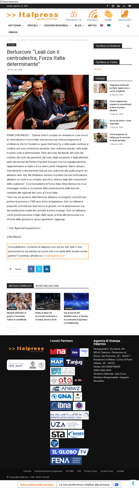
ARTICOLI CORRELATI (20, 286)
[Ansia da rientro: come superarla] (100, 124)
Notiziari (14, 25)
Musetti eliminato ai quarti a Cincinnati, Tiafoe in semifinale (16, 316)
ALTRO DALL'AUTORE (47, 286)
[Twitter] (124, 6)
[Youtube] (129, 6)
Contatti (120, 471)
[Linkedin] (118, 6)
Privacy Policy (90, 471)
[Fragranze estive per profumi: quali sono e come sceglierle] (100, 88)
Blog (78, 25)
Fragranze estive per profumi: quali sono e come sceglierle (120, 88)
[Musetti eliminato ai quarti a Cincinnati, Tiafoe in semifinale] (19, 301)
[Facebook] (107, 6)
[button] (128, 26)
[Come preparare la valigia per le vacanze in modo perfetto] (100, 137)
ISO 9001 (70, 471)
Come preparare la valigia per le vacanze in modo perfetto (120, 137)
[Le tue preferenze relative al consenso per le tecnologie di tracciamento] (133, 483)
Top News (21, 39)
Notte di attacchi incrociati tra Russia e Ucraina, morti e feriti (46, 316)
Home (10, 39)
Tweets (97, 69)
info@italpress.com (54, 255)
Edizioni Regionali (56, 25)
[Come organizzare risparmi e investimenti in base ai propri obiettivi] (100, 104)
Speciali (32, 25)
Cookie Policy (106, 471)
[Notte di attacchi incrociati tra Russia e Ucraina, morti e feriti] (47, 301)
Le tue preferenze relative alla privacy (84, 484)
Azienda (27, 471)
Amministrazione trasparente (48, 471)
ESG (79, 471)
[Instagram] (112, 6)
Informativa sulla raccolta (37, 484)
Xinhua (13, 32)
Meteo (92, 25)
